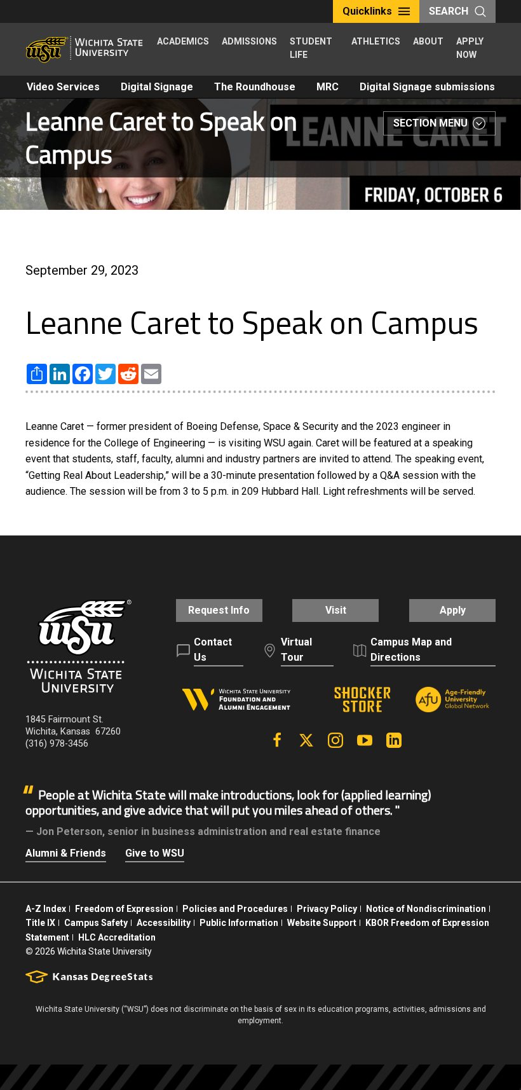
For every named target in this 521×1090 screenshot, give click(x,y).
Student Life (311, 48)
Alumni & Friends (65, 853)
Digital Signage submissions (427, 87)
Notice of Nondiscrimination (426, 909)
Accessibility (164, 923)
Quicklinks (367, 11)
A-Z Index (45, 909)
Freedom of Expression (124, 909)
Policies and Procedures (235, 909)
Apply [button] (453, 610)
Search (448, 11)
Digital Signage (157, 87)
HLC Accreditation (117, 937)
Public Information (239, 923)
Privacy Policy (327, 909)
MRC (327, 87)
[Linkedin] (394, 740)
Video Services (63, 87)
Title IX (40, 923)
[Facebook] (277, 740)
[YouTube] (364, 740)
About (428, 41)
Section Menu (430, 123)
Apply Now (470, 48)
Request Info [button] (219, 610)
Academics (183, 41)
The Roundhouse (254, 87)
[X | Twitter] (306, 740)
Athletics (375, 41)
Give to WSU (154, 853)
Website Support (321, 923)
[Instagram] (335, 740)
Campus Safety (96, 923)
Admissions (249, 41)
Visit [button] (335, 610)
